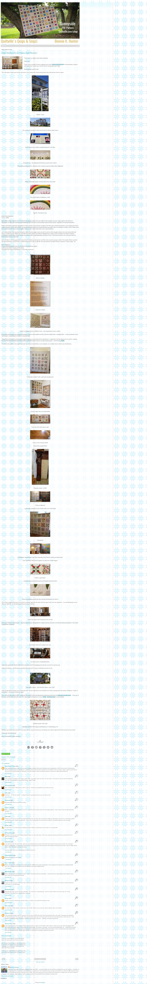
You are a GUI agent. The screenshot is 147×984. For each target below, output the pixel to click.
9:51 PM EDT (8, 932)
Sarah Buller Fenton (10, 766)
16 (76, 897)
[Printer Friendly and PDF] (6, 754)
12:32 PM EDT (8, 838)
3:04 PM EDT (8, 920)
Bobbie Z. (7, 913)
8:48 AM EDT (8, 782)
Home (40, 959)
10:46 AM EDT (8, 804)
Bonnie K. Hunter (6, 757)
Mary (6, 776)
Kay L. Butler (8, 862)
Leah (6, 816)
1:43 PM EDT (8, 859)
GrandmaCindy (9, 855)
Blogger (43, 982)
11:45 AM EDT (8, 829)
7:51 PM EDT (8, 868)
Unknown (7, 800)
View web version (40, 962)
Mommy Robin (8, 923)
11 (76, 854)
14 (76, 879)
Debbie (7, 825)
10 (76, 840)
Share (3, 759)
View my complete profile (7, 976)
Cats (6, 793)
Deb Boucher (8, 833)
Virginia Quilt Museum (58, 64)
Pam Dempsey (8, 785)
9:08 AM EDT (8, 789)
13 (76, 870)
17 (76, 904)
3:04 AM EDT (8, 877)
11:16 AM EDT (8, 822)
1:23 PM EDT (8, 852)
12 (76, 861)
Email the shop (51, 697)
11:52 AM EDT (8, 902)
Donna (6, 898)
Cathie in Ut (8, 807)
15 (76, 888)
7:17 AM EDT (8, 886)
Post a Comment (6, 936)
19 (76, 922)
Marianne (7, 880)
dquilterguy (8, 889)
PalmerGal (7, 841)
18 (76, 912)
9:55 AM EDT (8, 797)
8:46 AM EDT (8, 773)
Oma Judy (7, 905)
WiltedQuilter (8, 871)
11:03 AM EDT (8, 813)
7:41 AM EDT (8, 895)
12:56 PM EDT (8, 910)
